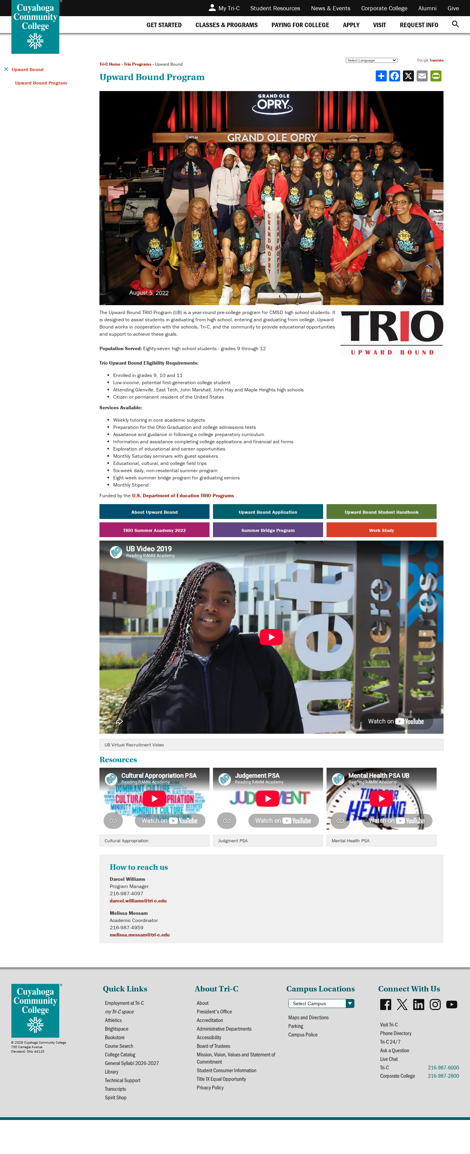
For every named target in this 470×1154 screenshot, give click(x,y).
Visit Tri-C (389, 1024)
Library (111, 1071)
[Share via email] (423, 75)
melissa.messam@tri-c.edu (140, 934)
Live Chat (389, 1058)
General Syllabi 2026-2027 (132, 1062)
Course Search (119, 1045)
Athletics (113, 1019)
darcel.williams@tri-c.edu (138, 900)
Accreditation (210, 1019)
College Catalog (120, 1054)
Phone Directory (396, 1032)
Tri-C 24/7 (390, 1041)
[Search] (455, 24)
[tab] (164, 24)
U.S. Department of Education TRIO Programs (183, 495)
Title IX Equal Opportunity (221, 1078)
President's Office (214, 1011)
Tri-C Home (109, 64)
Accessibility (209, 1037)
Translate (437, 60)
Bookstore (115, 1037)
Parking (295, 1025)
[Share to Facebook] (395, 75)
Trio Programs (137, 64)
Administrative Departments (224, 1028)
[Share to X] (409, 75)
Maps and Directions (308, 1017)
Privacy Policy (210, 1087)
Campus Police (303, 1034)
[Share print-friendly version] (437, 75)
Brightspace (116, 1028)
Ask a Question (394, 1050)
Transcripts (115, 1088)
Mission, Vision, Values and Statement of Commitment (236, 1058)
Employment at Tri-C (124, 1002)
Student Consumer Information (226, 1070)
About (203, 1002)
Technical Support (122, 1080)
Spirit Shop (116, 1097)
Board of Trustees (213, 1045)
